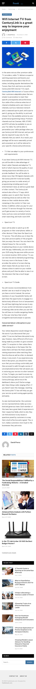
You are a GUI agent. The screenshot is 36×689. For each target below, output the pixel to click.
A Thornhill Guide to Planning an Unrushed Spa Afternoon (24, 570)
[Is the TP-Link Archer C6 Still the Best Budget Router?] (18, 530)
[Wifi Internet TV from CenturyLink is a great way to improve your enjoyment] (18, 57)
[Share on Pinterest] (25, 43)
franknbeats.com (7, 683)
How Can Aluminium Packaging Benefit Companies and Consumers (24, 617)
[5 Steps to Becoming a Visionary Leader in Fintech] (7, 595)
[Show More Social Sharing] (32, 43)
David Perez (11, 34)
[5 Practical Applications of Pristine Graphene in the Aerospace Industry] (7, 630)
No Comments (8, 37)
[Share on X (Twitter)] (15, 43)
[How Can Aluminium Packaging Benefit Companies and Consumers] (7, 618)
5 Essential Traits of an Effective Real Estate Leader (23, 605)
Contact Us (13, 676)
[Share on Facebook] (6, 43)
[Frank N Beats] (18, 3)
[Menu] (3, 3)
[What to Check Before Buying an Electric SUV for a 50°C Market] (7, 583)
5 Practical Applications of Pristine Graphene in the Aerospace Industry (24, 630)
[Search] (33, 3)
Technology (7, 14)
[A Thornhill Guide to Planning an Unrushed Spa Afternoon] (7, 571)
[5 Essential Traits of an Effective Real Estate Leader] (7, 606)
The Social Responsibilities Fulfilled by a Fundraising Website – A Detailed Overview (18, 483)
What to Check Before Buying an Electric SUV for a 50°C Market (24, 582)
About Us (23, 676)
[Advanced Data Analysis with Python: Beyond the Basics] (18, 500)
